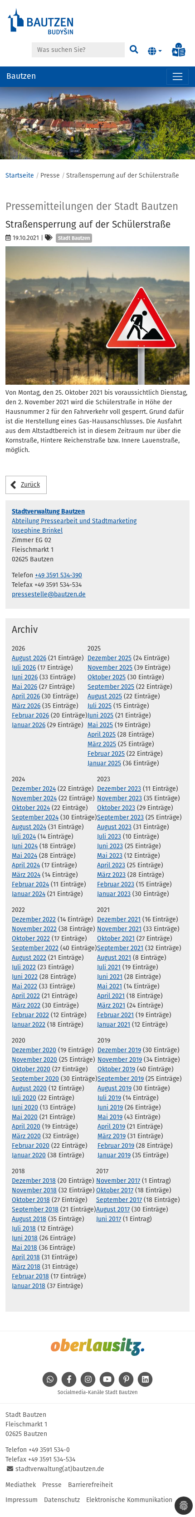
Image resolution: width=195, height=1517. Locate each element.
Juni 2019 (110, 1107)
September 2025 (111, 687)
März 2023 (111, 875)
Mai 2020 (25, 1117)
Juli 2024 (24, 836)
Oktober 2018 (31, 1200)
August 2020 (29, 1088)
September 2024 (35, 817)
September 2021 (120, 948)
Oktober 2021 (116, 938)
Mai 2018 (24, 1248)
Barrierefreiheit (90, 1485)
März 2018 (26, 1267)
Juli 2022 (24, 967)
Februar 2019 (116, 1146)
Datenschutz (62, 1500)
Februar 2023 (115, 884)
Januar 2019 (114, 1155)
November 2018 (34, 1190)
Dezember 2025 (110, 658)
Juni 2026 (25, 677)
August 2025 (105, 696)
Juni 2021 (109, 977)
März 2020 (26, 1136)
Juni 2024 (25, 846)
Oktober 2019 (116, 1069)
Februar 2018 (30, 1276)
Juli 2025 (100, 706)
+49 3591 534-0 (49, 1450)
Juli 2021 (109, 967)
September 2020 (35, 1079)
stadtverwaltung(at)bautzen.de (59, 1469)
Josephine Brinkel (37, 531)
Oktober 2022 (31, 938)
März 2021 (111, 1005)
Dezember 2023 (119, 789)
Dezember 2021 (119, 919)
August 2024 (29, 827)
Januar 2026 (28, 725)
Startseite (19, 175)
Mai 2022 (24, 986)
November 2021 (119, 929)
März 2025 (102, 744)
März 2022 (26, 1005)
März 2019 (112, 1136)
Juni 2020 (25, 1107)
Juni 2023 (110, 846)
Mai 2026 (24, 687)
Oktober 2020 (31, 1069)
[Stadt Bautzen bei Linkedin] (145, 1384)
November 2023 (119, 798)
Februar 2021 (115, 1015)
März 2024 (26, 875)
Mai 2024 (24, 856)
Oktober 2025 (107, 677)
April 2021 (111, 996)
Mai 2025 (100, 725)
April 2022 (26, 996)
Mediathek (20, 1485)
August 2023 (114, 827)
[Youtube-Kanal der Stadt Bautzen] (107, 1384)
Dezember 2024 (34, 789)
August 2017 (113, 1209)
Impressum (21, 1500)
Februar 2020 (30, 1146)
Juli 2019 (109, 1098)
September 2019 (121, 1079)
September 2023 (120, 817)
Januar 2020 (29, 1155)
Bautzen (21, 76)
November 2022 (34, 929)
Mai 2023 (109, 856)
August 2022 (29, 958)
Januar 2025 (104, 763)
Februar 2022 (30, 1015)
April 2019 (111, 1126)
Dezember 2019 (119, 1050)
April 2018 (26, 1257)
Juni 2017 (108, 1219)
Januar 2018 (28, 1286)
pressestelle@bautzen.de (49, 594)
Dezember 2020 (34, 1050)
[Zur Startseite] (41, 21)
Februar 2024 (30, 884)
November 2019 (120, 1060)
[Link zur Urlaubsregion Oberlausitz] (97, 1347)
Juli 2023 (109, 836)
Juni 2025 (100, 715)
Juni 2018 (25, 1238)
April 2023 (111, 865)
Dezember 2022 (34, 919)
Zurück (30, 485)
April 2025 (102, 734)
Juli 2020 (24, 1098)
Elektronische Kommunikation (129, 1500)
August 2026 (29, 658)
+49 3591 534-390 (58, 575)
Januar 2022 (28, 1024)
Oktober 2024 (31, 808)
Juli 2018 (24, 1228)
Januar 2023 (114, 894)
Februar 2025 (106, 754)
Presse (52, 1485)
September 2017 (119, 1200)
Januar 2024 (28, 894)
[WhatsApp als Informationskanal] (49, 1384)
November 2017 (118, 1181)
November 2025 (110, 668)
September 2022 (35, 948)
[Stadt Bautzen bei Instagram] (88, 1384)
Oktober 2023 (116, 808)
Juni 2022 (25, 977)
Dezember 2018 (34, 1181)
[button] (154, 51)
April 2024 (26, 865)
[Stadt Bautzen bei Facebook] (68, 1384)
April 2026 (26, 696)
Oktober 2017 (114, 1190)
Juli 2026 (24, 668)
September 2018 (35, 1209)
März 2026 (26, 706)
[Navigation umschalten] (177, 77)
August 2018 (29, 1219)
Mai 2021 (109, 986)
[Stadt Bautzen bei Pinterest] (126, 1384)
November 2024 (34, 798)
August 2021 (114, 958)
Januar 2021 (113, 1024)
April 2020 (26, 1126)
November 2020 (34, 1060)
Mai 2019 (110, 1117)
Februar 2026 (30, 715)
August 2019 (115, 1088)
